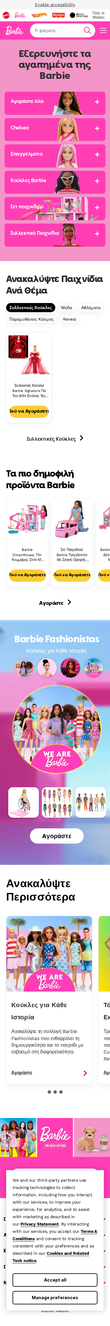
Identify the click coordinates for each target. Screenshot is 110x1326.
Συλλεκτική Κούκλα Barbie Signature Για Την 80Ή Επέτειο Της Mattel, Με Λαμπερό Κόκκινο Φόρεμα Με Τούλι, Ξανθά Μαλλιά (29, 390)
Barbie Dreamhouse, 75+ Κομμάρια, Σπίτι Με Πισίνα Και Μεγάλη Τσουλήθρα (27, 555)
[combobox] (62, 30)
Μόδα (66, 307)
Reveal (69, 319)
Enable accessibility (55, 4)
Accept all (55, 1279)
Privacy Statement (39, 1224)
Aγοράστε (51, 603)
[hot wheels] (39, 15)
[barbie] (20, 15)
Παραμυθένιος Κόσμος (31, 319)
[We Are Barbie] (57, 714)
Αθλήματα (91, 307)
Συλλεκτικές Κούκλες (30, 307)
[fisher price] (58, 15)
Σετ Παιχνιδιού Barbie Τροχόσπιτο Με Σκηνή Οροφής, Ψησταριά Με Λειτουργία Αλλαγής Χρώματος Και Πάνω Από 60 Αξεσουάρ (71, 555)
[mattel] (6, 15)
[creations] (78, 15)
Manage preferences (55, 1297)
